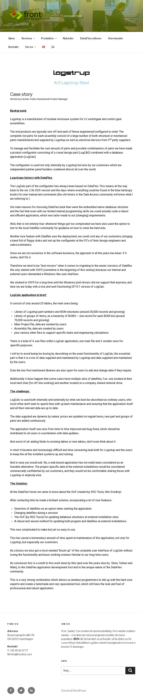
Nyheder (68, 38)
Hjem (11, 38)
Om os (29, 46)
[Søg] (130, 670)
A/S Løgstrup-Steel (71, 82)
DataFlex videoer (90, 38)
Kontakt (13, 46)
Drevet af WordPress (73, 690)
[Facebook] (10, 690)
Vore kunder (115, 38)
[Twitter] (21, 690)
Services (26, 38)
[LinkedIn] (31, 690)
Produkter (47, 38)
